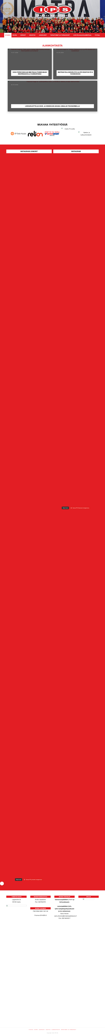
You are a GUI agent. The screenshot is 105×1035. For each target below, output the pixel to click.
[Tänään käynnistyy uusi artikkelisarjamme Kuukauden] (46, 485)
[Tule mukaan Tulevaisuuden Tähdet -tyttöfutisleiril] (11, 659)
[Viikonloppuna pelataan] (34, 646)
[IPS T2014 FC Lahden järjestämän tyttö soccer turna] (11, 398)
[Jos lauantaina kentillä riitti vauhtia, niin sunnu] (23, 619)
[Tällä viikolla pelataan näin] (23, 367)
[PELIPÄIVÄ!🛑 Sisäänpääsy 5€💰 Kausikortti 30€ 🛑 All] (93, 492)
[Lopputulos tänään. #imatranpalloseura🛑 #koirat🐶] (70, 159)
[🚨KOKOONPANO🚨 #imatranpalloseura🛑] (81, 160)
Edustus (48, 1029)
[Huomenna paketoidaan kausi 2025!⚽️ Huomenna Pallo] (58, 324)
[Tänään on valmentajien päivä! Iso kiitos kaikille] (23, 342)
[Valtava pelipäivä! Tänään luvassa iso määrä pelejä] (34, 611)
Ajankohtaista (56, 1029)
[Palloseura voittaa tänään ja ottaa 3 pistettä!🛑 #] (81, 360)
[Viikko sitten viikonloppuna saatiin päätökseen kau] (58, 224)
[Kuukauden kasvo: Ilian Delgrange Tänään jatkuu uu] (23, 238)
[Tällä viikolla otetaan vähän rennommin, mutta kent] (11, 624)
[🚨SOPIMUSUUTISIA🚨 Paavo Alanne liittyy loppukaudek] (70, 449)
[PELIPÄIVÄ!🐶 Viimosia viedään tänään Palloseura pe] (93, 175)
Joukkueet (42, 1029)
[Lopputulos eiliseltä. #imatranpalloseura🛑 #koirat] (81, 429)
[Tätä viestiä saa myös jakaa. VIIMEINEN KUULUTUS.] (11, 329)
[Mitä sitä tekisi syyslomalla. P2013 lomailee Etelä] (34, 161)
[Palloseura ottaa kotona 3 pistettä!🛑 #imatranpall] (70, 485)
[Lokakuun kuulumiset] (46, 156)
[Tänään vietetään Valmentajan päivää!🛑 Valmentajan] (70, 388)
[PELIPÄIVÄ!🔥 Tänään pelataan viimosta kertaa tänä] (58, 452)
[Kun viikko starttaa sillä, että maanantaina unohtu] (23, 659)
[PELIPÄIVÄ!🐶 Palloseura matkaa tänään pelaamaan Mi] (58, 488)
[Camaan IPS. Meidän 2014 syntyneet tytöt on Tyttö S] (34, 375)
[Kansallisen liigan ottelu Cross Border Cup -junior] (46, 760)
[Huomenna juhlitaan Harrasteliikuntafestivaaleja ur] (46, 344)
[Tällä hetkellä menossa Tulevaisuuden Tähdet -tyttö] (11, 168)
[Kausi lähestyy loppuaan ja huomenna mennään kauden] (58, 378)
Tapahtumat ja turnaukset (68, 1029)
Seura (36, 1029)
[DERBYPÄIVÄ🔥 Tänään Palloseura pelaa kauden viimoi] (93, 309)
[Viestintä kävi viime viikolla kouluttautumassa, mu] (46, 620)
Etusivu (31, 1029)
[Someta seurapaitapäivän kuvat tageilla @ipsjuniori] (34, 331)
